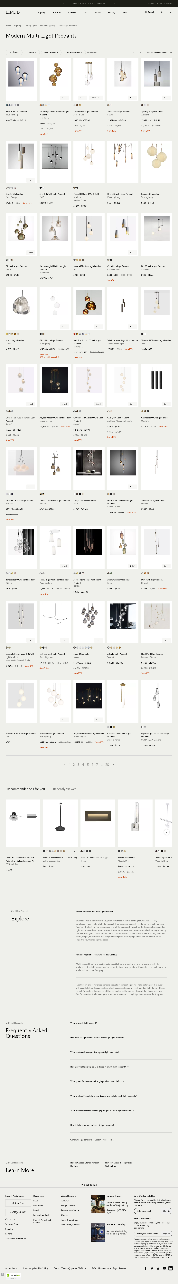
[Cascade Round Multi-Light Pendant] (122, 695)
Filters (16, 52)
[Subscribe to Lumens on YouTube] (164, 1268)
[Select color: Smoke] (83, 334)
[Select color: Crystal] (145, 105)
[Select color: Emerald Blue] (7, 105)
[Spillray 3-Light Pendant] (156, 73)
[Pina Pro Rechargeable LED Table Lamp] (60, 817)
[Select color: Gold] (41, 105)
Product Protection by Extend (42, 1221)
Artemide (145, 269)
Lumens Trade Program (160, 3)
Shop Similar (23, 98)
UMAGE (145, 421)
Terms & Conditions (69, 1220)
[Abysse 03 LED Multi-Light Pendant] (55, 380)
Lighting (17, 25)
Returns (8, 1233)
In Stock (30, 52)
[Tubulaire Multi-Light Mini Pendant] (122, 302)
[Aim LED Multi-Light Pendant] (55, 156)
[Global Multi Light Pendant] (55, 302)
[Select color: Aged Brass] (74, 188)
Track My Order (12, 1224)
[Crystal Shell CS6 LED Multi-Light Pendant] (89, 380)
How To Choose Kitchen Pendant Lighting (84, 1164)
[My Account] (161, 12)
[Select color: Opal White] (111, 105)
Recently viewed (65, 789)
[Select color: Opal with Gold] (46, 105)
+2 (75, 851)
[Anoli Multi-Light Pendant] (122, 73)
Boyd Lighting (12, 114)
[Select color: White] (43, 188)
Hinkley (83, 861)
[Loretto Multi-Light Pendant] (55, 695)
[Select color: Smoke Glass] (18, 105)
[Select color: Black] (41, 188)
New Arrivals (50, 52)
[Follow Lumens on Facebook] (146, 1268)
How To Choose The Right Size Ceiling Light (118, 1164)
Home (8, 25)
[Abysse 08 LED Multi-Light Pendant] (89, 695)
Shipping (9, 1229)
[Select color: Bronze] (142, 105)
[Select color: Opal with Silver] (49, 105)
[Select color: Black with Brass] (43, 494)
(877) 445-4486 (19, 1212)
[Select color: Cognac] (15, 334)
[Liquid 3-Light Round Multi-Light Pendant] (156, 695)
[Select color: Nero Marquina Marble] (111, 260)
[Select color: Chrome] (43, 105)
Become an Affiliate (70, 1210)
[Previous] (63, 3)
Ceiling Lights (31, 25)
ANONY (9, 503)
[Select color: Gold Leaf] (64, 851)
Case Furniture (113, 269)
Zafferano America (51, 861)
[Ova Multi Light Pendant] (122, 380)
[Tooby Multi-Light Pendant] (156, 462)
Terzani (9, 343)
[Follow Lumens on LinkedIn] (170, 1268)
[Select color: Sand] (61, 851)
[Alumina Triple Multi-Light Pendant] (21, 695)
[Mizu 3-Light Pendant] (21, 302)
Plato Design (11, 197)
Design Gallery (68, 1205)
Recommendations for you (26, 789)
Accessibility (11, 1268)
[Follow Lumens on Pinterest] (152, 1268)
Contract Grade (73, 52)
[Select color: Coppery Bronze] (77, 494)
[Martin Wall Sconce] (135, 817)
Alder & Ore (78, 114)
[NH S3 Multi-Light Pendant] (156, 228)
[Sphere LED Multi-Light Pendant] (89, 228)
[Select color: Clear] (15, 105)
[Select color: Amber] (145, 573)
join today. (124, 1205)
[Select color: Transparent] (9, 260)
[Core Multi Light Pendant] (122, 228)
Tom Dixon (44, 118)
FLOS (42, 197)
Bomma (76, 657)
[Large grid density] (140, 52)
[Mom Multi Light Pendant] (122, 542)
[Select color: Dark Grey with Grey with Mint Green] (9, 188)
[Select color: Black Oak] (148, 411)
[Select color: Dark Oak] (145, 411)
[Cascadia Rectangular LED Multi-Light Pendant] (21, 616)
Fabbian (144, 503)
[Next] (114, 3)
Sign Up (166, 1211)
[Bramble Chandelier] (156, 156)
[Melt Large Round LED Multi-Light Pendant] (55, 73)
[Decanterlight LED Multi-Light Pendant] (55, 228)
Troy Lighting (147, 197)
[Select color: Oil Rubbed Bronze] (77, 105)
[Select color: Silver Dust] (9, 334)
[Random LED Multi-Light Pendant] (21, 542)
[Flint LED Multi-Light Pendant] (122, 156)
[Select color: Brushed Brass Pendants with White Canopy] (9, 648)
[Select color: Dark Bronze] (156, 851)
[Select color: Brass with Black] (41, 494)
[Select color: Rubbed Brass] (125, 851)
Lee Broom (44, 272)
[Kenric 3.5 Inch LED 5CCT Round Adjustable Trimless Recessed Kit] (23, 817)
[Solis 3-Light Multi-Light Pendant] (55, 542)
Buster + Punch (113, 506)
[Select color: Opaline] (12, 105)
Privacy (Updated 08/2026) (35, 1268)
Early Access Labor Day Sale (94, 3)
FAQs (35, 1200)
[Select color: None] (9, 494)
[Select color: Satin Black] (87, 851)
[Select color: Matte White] (7, 411)
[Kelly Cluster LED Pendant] (89, 462)
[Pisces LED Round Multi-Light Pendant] (89, 156)
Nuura (110, 114)
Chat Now (19, 1203)
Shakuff (9, 424)
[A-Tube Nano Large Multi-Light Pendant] (89, 542)
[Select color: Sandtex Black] (12, 494)
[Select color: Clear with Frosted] (83, 648)
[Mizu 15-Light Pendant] (122, 616)
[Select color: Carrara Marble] (108, 260)
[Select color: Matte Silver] (12, 411)
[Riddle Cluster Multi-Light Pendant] (55, 462)
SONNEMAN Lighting (151, 740)
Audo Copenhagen (115, 343)
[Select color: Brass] (77, 260)
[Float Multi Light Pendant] (156, 616)
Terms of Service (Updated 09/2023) (70, 1268)
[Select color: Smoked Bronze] (111, 494)
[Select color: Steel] (114, 494)
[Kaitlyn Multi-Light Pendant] (89, 73)
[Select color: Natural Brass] (80, 105)
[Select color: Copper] (74, 334)
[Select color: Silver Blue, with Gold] (86, 648)
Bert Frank (44, 503)
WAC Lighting (12, 864)
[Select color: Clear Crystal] (18, 334)
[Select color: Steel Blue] (9, 105)
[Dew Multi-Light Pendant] (156, 542)
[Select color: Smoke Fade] (145, 727)
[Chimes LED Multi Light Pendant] (156, 380)
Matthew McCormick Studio (119, 421)
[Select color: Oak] (80, 260)
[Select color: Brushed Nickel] (74, 105)
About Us (65, 1200)
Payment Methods (41, 1215)
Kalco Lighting (113, 197)
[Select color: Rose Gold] (15, 573)
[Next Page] (113, 764)
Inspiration (38, 1205)
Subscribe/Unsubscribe (15, 1238)
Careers (64, 1215)
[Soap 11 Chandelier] (89, 616)
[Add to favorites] (9, 98)
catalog (123, 1231)
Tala (75, 269)
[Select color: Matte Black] (80, 573)
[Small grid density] (133, 52)
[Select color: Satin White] (84, 851)
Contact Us (10, 1219)
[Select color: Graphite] (74, 260)
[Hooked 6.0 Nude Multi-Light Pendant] (122, 462)
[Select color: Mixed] (7, 260)
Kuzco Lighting (46, 657)
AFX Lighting (45, 736)
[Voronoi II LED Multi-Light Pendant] (156, 302)
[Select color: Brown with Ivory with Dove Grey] (7, 188)
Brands (36, 1210)
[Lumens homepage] (13, 13)
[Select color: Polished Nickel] (108, 727)
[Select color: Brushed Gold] (41, 648)
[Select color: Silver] (43, 573)
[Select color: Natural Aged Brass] (43, 334)
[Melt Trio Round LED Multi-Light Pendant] (89, 302)
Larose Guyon (46, 421)
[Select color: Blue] (89, 648)
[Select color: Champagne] (12, 334)
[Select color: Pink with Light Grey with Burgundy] (15, 188)
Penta (8, 269)
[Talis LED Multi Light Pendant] (55, 616)
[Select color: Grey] (148, 105)
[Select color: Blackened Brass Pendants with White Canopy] (7, 648)
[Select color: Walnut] (83, 260)
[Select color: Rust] (58, 851)
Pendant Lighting (47, 25)
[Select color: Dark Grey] (50, 851)
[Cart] (170, 12)
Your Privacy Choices (70, 1224)
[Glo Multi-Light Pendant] (21, 228)
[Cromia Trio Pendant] (21, 156)
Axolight (145, 114)
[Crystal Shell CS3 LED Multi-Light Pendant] (21, 380)
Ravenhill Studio (148, 657)
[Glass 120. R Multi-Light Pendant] (21, 462)
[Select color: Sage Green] (111, 573)
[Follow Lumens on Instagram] (158, 1268)
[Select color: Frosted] (111, 411)
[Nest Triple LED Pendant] (21, 73)
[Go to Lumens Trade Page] (98, 1204)
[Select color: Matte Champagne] (83, 494)
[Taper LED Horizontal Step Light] (97, 817)
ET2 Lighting (45, 343)
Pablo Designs (46, 583)
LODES (76, 503)
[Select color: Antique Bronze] (9, 411)
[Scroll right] (167, 832)
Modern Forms (79, 200)
